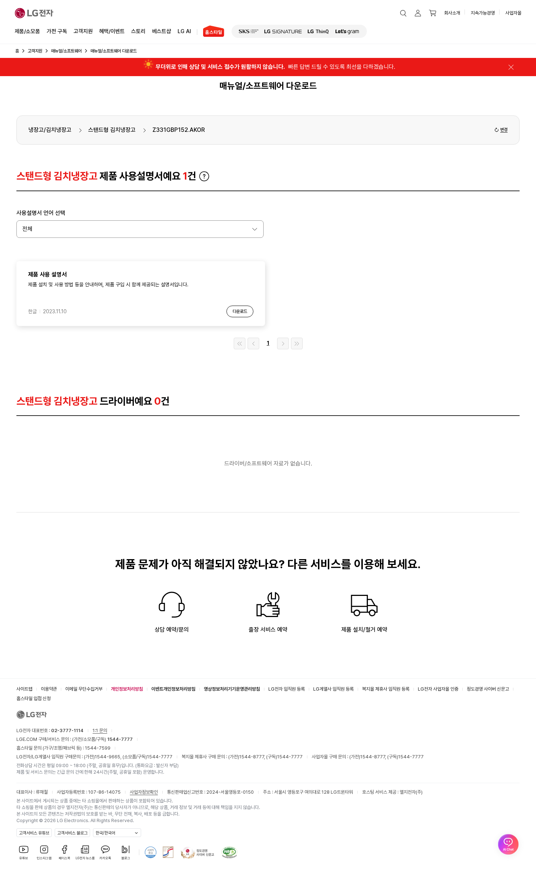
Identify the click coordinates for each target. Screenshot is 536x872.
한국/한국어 (105, 833)
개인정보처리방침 (127, 689)
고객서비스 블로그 (72, 833)
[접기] (511, 67)
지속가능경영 (483, 13)
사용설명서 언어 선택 (40, 212)
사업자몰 (513, 13)
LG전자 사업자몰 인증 (438, 689)
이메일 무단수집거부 (83, 689)
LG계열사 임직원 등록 (333, 689)
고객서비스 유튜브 (34, 833)
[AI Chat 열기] (508, 844)
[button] (403, 13)
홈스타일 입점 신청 (33, 698)
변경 (504, 129)
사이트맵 (24, 689)
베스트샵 (161, 31)
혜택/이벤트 (112, 31)
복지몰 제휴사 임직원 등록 (385, 689)
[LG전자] (34, 13)
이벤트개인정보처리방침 (173, 689)
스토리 (138, 31)
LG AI (184, 31)
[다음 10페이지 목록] (283, 343)
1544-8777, (252, 756)
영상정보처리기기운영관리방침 (232, 689)
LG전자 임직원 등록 (286, 689)
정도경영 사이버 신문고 (488, 689)
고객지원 (83, 31)
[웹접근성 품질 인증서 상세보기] (229, 852)
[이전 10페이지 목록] (253, 343)
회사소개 (452, 13)
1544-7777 (159, 756)
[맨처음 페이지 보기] (239, 343)
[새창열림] (249, 31)
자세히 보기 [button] (204, 176)
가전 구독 (57, 31)
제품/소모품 (27, 31)
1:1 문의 (100, 730)
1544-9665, (109, 756)
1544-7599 (97, 748)
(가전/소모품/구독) (102, 739)
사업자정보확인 (144, 792)
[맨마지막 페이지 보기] (297, 343)
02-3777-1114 (67, 730)
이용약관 (49, 689)
